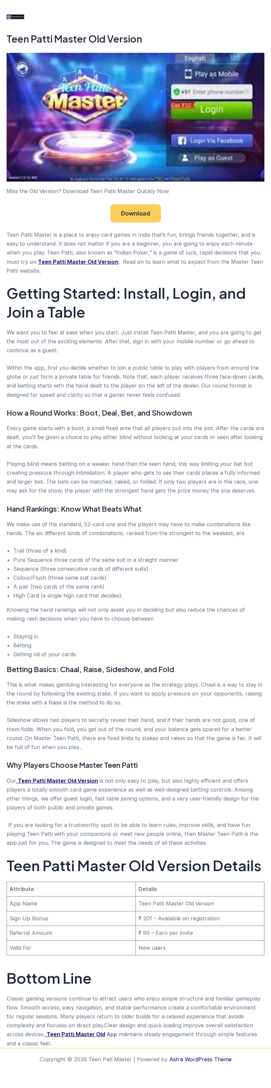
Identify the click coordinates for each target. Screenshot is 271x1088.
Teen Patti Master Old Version (78, 261)
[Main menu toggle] (257, 16)
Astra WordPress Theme (200, 1059)
